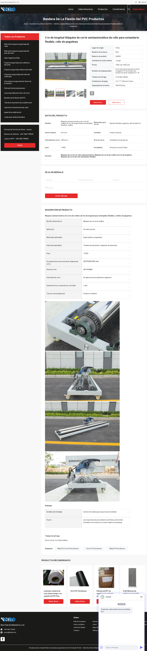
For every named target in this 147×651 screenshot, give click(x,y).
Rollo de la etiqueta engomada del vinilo (16, 45)
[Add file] (101, 647)
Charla (19, 145)
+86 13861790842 (26, 134)
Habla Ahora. (98, 102)
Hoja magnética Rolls (12, 58)
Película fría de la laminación (14, 88)
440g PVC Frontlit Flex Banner (68, 548)
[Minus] (141, 596)
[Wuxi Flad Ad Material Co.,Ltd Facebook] (136, 2)
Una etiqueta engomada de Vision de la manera (17, 82)
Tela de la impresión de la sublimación (18, 103)
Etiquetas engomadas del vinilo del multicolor (17, 75)
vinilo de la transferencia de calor (16, 107)
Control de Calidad (79, 627)
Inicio (26, 24)
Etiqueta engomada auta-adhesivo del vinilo (17, 64)
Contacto (76, 630)
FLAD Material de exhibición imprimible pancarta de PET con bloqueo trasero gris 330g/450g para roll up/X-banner (132, 593)
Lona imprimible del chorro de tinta (17, 93)
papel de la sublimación (12, 112)
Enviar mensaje (61, 196)
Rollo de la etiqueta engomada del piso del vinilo (16, 52)
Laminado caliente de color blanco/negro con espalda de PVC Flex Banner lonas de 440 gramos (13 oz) (53, 593)
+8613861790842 (22, 139)
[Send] (141, 647)
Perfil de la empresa (80, 621)
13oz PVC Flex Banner (94, 548)
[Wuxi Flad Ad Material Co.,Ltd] (8, 9)
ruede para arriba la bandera (14, 117)
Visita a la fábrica (79, 624)
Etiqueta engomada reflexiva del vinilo (18, 70)
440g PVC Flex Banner (117, 548)
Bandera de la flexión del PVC (41, 24)
